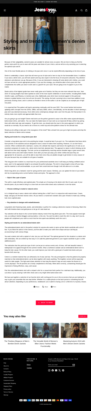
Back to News (47, 302)
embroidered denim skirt (16, 227)
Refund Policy (7, 371)
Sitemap (6, 395)
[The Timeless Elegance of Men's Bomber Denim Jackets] (17, 330)
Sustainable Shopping (10, 383)
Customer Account (9, 380)
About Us (6, 366)
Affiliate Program (8, 377)
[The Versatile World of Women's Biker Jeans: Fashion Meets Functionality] (45, 330)
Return (29, 364)
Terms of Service (8, 392)
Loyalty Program (8, 374)
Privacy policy (7, 389)
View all (83, 316)
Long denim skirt (10, 207)
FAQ (5, 363)
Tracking (29, 367)
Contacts (6, 368)
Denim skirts (9, 91)
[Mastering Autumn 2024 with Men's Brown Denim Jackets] (74, 330)
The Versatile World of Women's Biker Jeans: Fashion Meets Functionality (45, 343)
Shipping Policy (8, 386)
